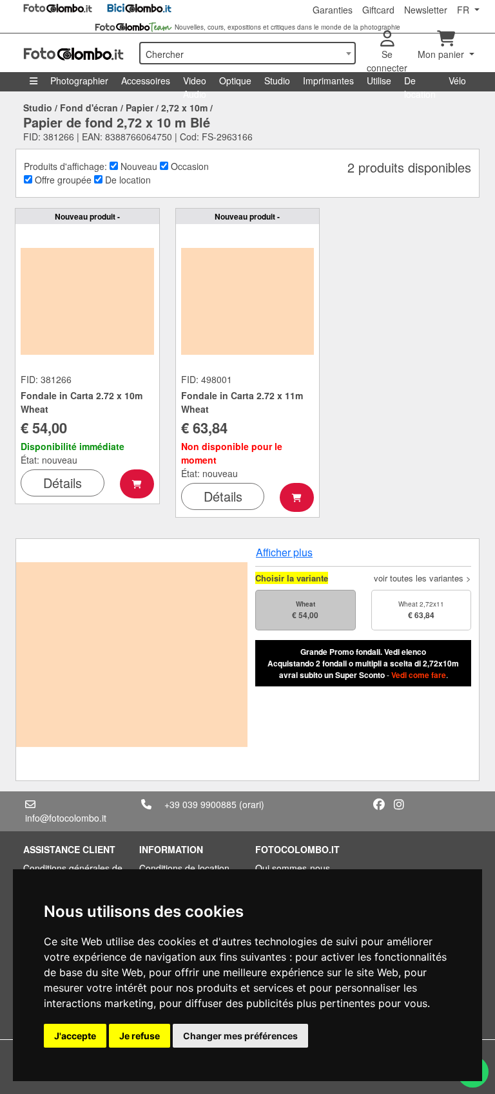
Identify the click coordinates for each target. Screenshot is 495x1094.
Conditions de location (184, 868)
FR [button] (464, 9)
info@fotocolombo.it (65, 817)
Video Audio (194, 82)
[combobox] (247, 53)
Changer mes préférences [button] (240, 1035)
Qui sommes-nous (292, 868)
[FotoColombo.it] (73, 53)
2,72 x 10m (184, 107)
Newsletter (425, 9)
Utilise (379, 80)
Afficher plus (284, 552)
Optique (235, 80)
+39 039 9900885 (200, 804)
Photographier (79, 80)
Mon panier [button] (442, 54)
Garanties (333, 9)
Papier (139, 107)
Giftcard (378, 9)
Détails (62, 482)
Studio (277, 80)
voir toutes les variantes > (422, 578)
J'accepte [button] (75, 1035)
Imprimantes (328, 80)
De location (420, 82)
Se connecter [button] (387, 61)
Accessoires (145, 80)
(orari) (251, 804)
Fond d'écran (89, 107)
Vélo (457, 80)
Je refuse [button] (139, 1035)
